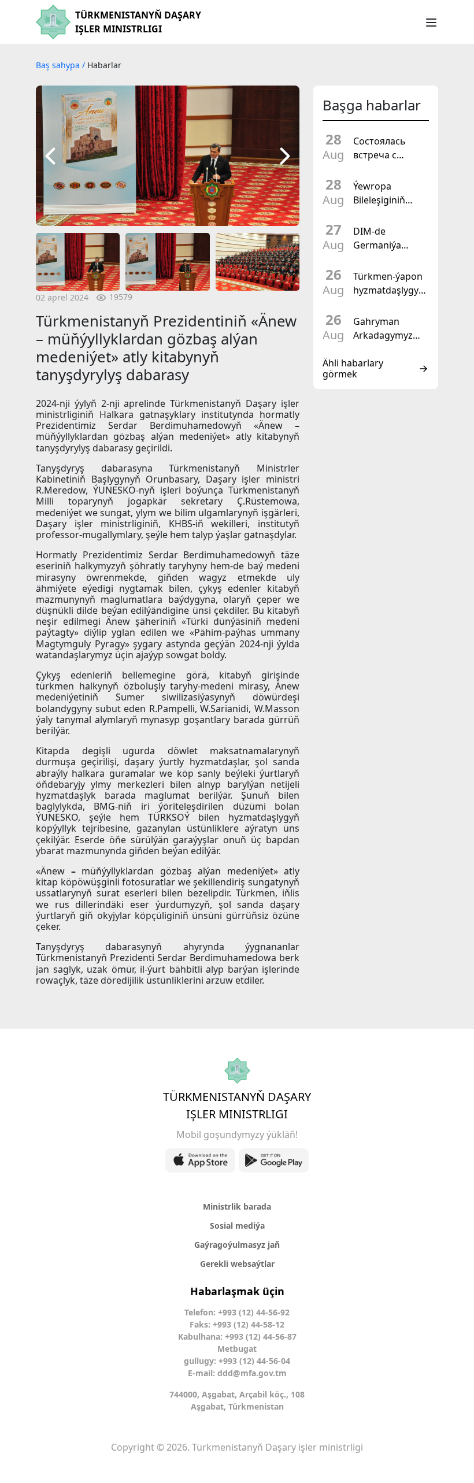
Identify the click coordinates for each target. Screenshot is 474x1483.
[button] (50, 156)
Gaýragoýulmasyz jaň (237, 1244)
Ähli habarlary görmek (353, 369)
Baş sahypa (59, 65)
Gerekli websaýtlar (237, 1263)
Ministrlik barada (237, 1206)
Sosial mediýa (237, 1225)
